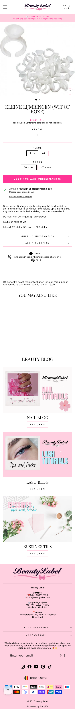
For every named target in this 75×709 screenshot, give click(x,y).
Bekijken (37, 424)
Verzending (31, 122)
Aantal (37, 129)
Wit (44, 153)
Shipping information (37, 236)
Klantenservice (36, 627)
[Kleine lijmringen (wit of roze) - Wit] (18, 345)
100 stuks (45, 167)
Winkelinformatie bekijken (20, 197)
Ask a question (37, 243)
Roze (32, 153)
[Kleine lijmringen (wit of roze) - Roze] (14, 345)
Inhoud (37, 162)
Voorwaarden (36, 635)
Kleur (37, 148)
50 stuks (28, 167)
